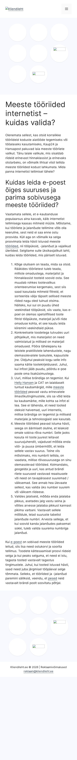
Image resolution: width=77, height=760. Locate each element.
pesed (52, 578)
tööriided (11, 246)
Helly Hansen (24, 382)
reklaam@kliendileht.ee (38, 671)
